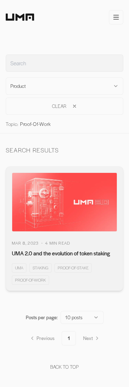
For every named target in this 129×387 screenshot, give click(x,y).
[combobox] (64, 86)
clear (59, 106)
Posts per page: (42, 317)
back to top (64, 367)
